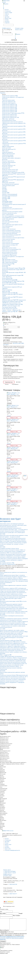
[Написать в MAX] (25, 477)
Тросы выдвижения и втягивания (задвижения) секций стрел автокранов (13, 218)
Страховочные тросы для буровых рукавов (12, 211)
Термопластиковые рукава (8, 100)
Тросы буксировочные (7, 226)
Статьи (6, 843)
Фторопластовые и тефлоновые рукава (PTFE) (13, 113)
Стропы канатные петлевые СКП (10, 245)
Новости (7, 14)
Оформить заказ (4, 953)
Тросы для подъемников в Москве (10, 221)
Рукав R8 (4, 188)
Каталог (7, 9)
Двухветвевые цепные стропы (9, 247)
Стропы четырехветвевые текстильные (11, 230)
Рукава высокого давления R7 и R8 (10, 117)
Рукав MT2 (4, 191)
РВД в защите (5, 150)
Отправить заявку (19, 28)
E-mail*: (21, 913)
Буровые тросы (5, 223)
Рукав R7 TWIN (5, 192)
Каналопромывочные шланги (9, 120)
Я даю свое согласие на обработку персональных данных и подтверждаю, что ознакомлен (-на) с (13, 936)
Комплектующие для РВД (8, 263)
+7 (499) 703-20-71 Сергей (9, 872)
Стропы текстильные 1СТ (8, 236)
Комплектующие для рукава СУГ (10, 171)
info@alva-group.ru (6, 28)
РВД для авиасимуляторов (8, 153)
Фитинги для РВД (6, 265)
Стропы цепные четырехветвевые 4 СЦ (11, 249)
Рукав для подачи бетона (8, 161)
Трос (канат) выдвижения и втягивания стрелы (13, 216)
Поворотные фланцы (7, 290)
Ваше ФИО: (3, 913)
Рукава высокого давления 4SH (9, 110)
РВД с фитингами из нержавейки (10, 261)
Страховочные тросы (7, 207)
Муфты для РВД (6, 291)
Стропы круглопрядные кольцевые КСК (11, 234)
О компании (8, 11)
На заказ (9, 403)
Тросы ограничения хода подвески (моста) (12, 224)
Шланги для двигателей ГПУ (9, 149)
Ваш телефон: (16, 915)
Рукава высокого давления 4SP (9, 111)
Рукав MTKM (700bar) (7, 201)
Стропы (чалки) (5, 227)
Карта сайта (8, 848)
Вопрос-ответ (8, 18)
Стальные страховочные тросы (9, 213)
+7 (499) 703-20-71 (16, 2)
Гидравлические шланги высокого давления (12, 121)
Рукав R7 (4, 187)
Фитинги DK (5, 266)
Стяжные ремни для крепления (9, 233)
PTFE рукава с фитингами (8, 182)
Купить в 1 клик (7, 332)
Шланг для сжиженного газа (8, 101)
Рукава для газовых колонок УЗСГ (10, 169)
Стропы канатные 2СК (7, 242)
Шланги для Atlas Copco (7, 156)
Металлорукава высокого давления (10, 184)
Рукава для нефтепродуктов (8, 103)
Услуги (6, 15)
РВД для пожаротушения (8, 146)
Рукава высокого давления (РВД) (10, 95)
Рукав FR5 (4, 200)
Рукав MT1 (4, 190)
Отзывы (7, 19)
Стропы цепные (6, 246)
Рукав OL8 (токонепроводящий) (9, 195)
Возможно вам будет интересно (10, 520)
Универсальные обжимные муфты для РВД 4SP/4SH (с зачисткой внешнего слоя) (12, 305)
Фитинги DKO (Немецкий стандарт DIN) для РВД (13, 268)
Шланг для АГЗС (6, 168)
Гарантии (7, 22)
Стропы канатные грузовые (8, 239)
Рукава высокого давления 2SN (9, 108)
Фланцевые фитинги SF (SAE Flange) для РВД (13, 281)
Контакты (7, 21)
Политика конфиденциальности (12, 850)
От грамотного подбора (5, 564)
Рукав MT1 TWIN (6, 197)
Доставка (7, 17)
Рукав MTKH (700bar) (7, 203)
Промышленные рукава (7, 155)
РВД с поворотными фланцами (9, 262)
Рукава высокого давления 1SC (9, 104)
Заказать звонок (19, 29)
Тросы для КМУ (5, 220)
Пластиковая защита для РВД (9, 307)
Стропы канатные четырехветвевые (10, 243)
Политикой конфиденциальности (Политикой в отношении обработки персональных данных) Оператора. (12, 938)
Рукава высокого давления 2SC (9, 107)
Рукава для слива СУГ (7, 166)
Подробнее (2, 93)
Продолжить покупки (5, 952)
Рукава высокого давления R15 (9, 116)
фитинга (13, 564)
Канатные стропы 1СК (7, 240)
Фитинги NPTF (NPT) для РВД (9, 282)
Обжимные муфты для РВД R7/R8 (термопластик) (14, 300)
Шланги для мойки (6, 148)
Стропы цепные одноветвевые (9, 250)
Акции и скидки (8, 12)
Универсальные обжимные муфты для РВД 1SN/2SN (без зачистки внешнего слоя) (12, 302)
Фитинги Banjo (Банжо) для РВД (9, 279)
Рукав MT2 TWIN (6, 198)
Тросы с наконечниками (7, 214)
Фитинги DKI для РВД (7, 278)
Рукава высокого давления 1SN (9, 106)
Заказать (6, 329)
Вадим (14, 871)
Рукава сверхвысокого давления (9, 308)
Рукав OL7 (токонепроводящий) (9, 194)
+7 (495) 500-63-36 (16, 0)
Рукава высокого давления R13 (9, 114)
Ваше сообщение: (4, 930)
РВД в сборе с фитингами (8, 119)
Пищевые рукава (6, 163)
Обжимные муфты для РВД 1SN (9, 292)
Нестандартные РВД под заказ (9, 255)
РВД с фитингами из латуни (8, 259)
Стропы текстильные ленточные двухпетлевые (13, 237)
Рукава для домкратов (7, 152)
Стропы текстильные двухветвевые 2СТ (11, 232)
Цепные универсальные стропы (9, 252)
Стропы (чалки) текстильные (9, 229)
